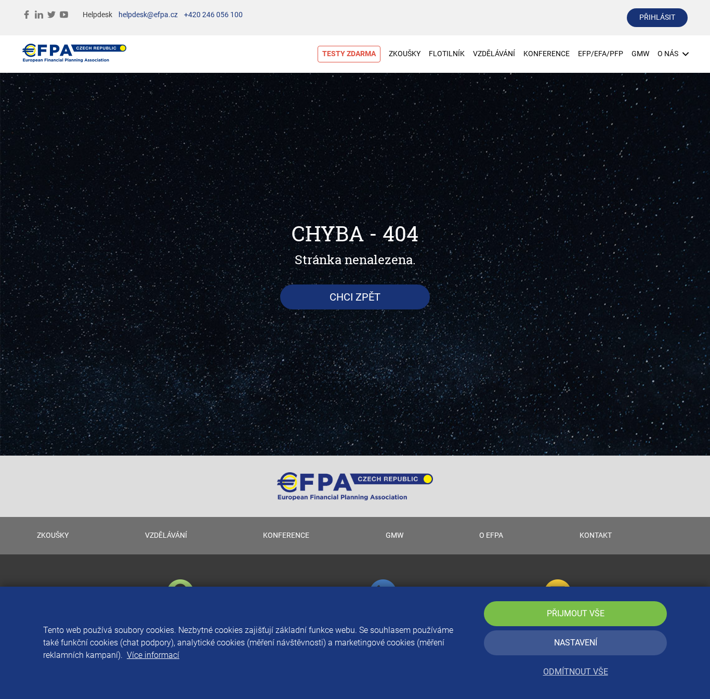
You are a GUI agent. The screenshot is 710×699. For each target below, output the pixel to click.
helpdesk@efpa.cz (148, 14)
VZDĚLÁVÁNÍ (494, 53)
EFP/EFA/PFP (600, 53)
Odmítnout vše (575, 672)
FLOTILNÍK (447, 53)
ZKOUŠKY (404, 53)
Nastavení (575, 643)
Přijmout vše (575, 613)
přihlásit (657, 17)
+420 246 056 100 (213, 14)
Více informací (153, 655)
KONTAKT (596, 535)
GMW (640, 53)
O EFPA (491, 535)
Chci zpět (355, 297)
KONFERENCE (546, 53)
